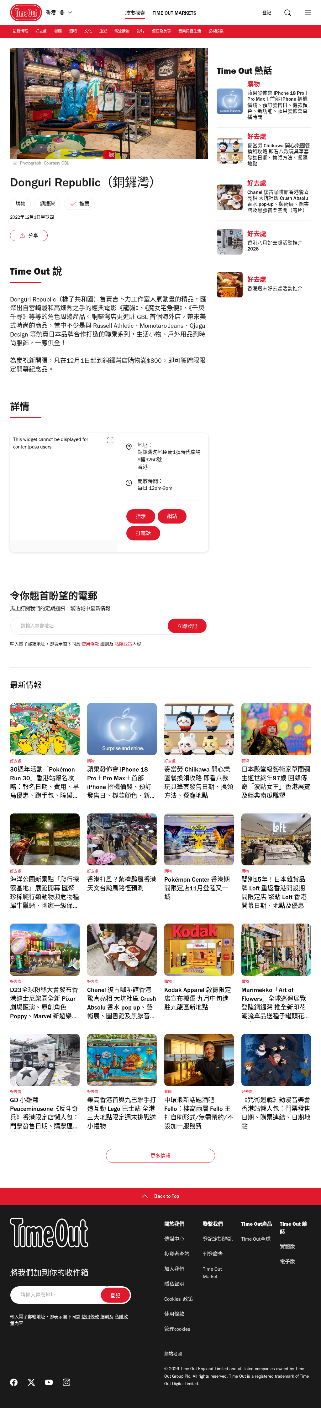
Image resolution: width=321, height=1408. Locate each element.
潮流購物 (121, 32)
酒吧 (73, 32)
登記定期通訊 (218, 1239)
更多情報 (160, 1156)
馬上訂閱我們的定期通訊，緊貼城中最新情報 (60, 609)
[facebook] (14, 1382)
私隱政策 (123, 645)
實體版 (287, 1247)
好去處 (41, 32)
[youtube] (49, 1382)
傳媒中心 (174, 1239)
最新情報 (20, 32)
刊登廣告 (213, 1254)
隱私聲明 (174, 1284)
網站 (172, 516)
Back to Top (166, 1196)
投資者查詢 (176, 1254)
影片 (141, 32)
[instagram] (66, 1382)
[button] (110, 440)
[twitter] (31, 1382)
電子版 (287, 1262)
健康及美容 (161, 32)
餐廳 (58, 32)
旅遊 (103, 32)
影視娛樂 (216, 32)
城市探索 (135, 13)
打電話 (143, 533)
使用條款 (90, 645)
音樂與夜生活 (189, 32)
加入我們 (174, 1269)
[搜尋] (288, 13)
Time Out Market (212, 1273)
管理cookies (177, 1329)
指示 (141, 516)
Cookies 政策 (178, 1299)
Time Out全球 (256, 1239)
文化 (88, 32)
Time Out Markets (174, 13)
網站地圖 (173, 1354)
